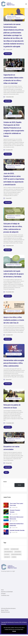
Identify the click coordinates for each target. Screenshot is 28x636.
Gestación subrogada (16, 554)
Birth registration (8, 551)
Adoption (7, 549)
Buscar (5, 481)
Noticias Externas (5, 612)
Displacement (18, 551)
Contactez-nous (5, 595)
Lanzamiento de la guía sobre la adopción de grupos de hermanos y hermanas (14, 274)
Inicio (2, 589)
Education (7, 554)
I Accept (14, 631)
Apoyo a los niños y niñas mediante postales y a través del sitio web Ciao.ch (14, 320)
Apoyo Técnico (4, 610)
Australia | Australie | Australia (17, 530)
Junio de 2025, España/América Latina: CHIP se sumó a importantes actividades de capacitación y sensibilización (14, 179)
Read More (7, 53)
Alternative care (14, 549)
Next (6, 472)
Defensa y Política (11, 16)
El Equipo (3, 593)
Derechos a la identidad (7, 591)
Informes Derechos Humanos (8, 608)
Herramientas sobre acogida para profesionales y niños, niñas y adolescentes (14, 363)
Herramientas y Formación (13, 18)
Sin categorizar (11, 167)
